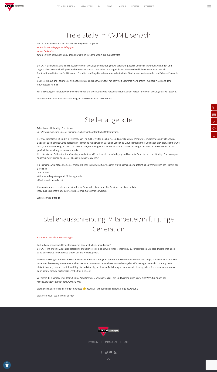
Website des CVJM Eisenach (98, 98)
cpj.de (57, 197)
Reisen (135, 6)
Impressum (93, 342)
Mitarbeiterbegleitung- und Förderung (57, 176)
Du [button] (99, 6)
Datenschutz (111, 342)
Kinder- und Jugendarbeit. (51, 180)
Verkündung (44, 172)
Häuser (122, 6)
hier (72, 295)
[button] (209, 6)
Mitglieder (87, 6)
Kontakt (149, 6)
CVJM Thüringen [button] (66, 6)
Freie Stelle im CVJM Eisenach (108, 35)
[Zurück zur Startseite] (14, 6)
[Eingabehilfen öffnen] (7, 365)
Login (126, 342)
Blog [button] (109, 6)
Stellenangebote (108, 119)
